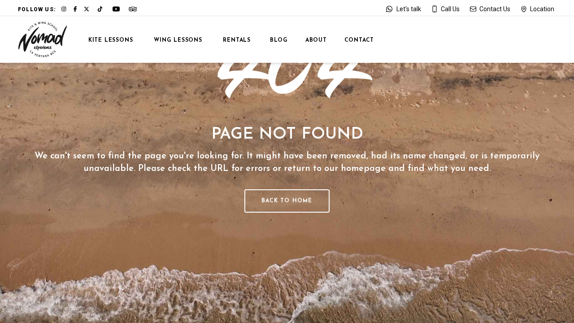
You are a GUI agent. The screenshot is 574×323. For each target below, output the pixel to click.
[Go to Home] (42, 39)
